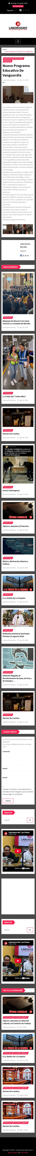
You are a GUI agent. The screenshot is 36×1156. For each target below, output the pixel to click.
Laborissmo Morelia (9, 80)
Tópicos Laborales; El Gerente (16, 526)
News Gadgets (13, 1153)
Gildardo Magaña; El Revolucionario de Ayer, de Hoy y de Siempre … (17, 678)
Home (5, 49)
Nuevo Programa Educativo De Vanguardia (19, 51)
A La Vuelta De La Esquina (14, 598)
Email (5, 778)
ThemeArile (24, 1153)
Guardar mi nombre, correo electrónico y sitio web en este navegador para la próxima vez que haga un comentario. (18, 791)
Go (30, 820)
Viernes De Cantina (11, 433)
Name (5, 768)
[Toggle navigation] (18, 41)
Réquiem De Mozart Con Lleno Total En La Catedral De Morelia (16, 322)
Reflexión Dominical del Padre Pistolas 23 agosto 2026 (16, 635)
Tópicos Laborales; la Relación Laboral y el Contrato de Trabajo (17, 1022)
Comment (6, 752)
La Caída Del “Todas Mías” (14, 396)
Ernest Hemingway (11, 490)
